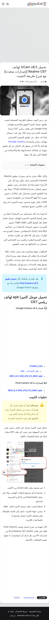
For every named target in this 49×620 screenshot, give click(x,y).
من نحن (12, 615)
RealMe (17, 598)
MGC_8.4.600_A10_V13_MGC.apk (25, 390)
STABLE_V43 (36, 366)
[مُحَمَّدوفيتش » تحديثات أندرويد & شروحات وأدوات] (37, 4)
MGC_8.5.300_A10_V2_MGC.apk (26, 376)
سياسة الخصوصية (35, 611)
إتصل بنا (11, 611)
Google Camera (17, 141)
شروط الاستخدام (21, 611)
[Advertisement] (24, 35)
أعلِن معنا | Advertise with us (28, 615)
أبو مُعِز (42, 81)
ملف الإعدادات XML (29, 371)
